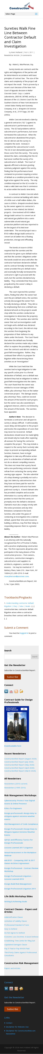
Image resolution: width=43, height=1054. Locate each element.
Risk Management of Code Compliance (21, 824)
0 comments (26, 55)
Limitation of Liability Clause (15, 921)
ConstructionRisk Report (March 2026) (20, 771)
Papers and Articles (12, 968)
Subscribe (12, 676)
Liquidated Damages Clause (15, 944)
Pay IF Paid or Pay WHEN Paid (16, 948)
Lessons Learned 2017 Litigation (18, 847)
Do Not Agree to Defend (14, 933)
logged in (24, 633)
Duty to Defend (10, 929)
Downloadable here (12, 746)
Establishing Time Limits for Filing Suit (19, 940)
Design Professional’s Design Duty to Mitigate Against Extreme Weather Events (20, 832)
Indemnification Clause (13, 917)
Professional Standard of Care (16, 925)
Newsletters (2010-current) (15, 783)
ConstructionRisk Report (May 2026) (19, 765)
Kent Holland (16, 52)
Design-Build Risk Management (18, 884)
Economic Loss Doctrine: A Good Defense (21, 936)
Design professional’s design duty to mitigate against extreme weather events (20, 816)
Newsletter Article (11, 55)
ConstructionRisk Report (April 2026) (19, 768)
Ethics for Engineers (13, 808)
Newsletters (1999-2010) (15, 787)
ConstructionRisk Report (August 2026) (20, 758)
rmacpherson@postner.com (16, 576)
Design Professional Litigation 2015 (20, 888)
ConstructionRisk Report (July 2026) (19, 762)
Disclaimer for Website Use (17, 1027)
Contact (9, 1023)
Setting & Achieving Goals (15, 901)
